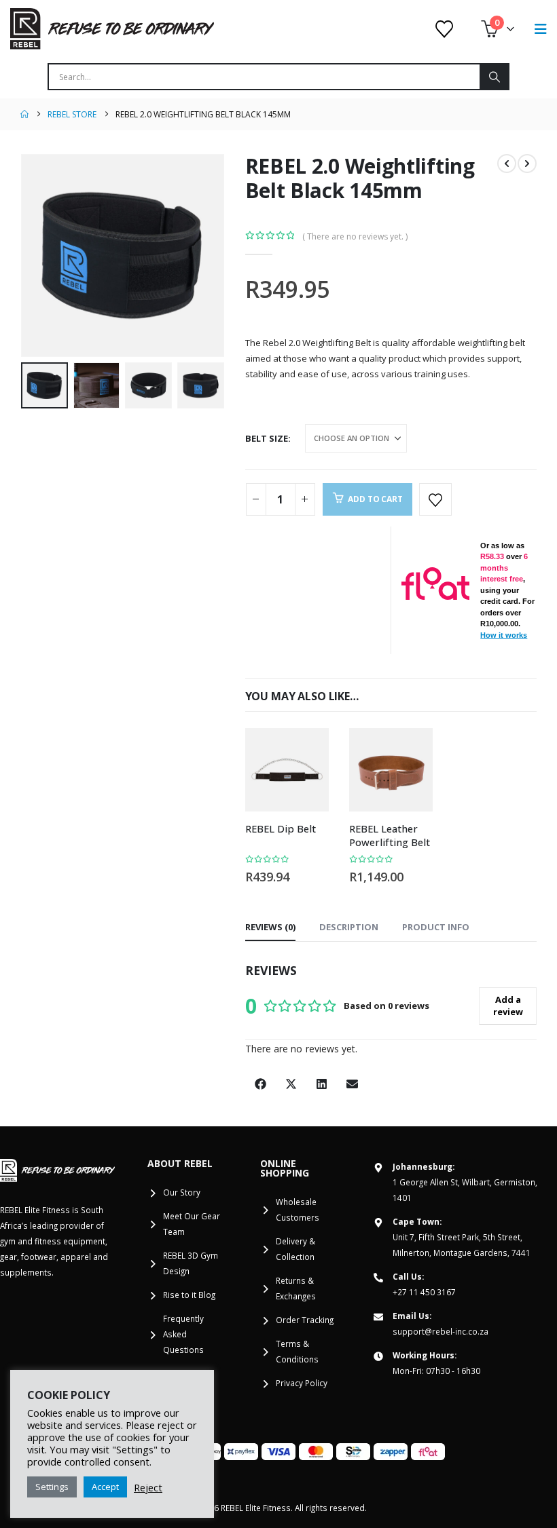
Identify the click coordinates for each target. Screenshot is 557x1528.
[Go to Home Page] (24, 114)
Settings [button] (52, 1487)
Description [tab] (348, 927)
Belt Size (266, 438)
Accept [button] (105, 1487)
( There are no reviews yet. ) (355, 236)
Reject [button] (148, 1487)
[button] (37, 255)
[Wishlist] (444, 29)
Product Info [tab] (435, 927)
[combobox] (264, 76)
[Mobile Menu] (541, 29)
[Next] (527, 163)
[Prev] (506, 163)
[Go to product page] (287, 769)
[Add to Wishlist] (435, 499)
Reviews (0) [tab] (270, 927)
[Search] (494, 76)
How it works (503, 635)
